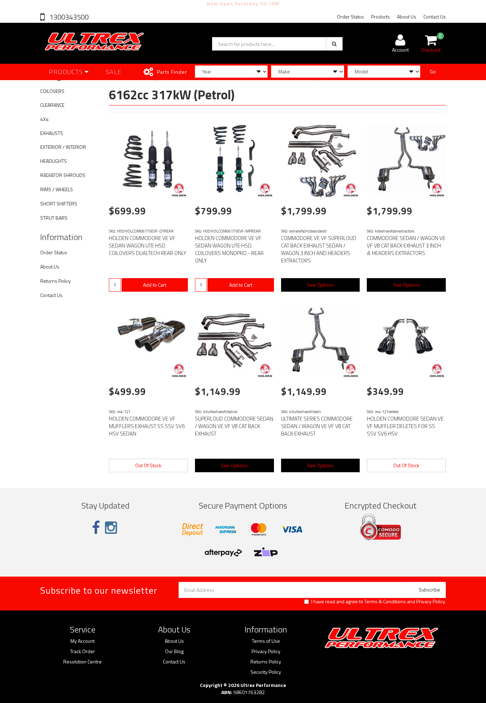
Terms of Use (266, 641)
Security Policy (265, 672)
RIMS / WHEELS (56, 189)
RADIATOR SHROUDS (62, 175)
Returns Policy (55, 281)
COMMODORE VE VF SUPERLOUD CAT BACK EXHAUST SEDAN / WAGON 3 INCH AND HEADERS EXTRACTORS (318, 249)
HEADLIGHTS (53, 161)
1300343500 (68, 16)
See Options (320, 284)
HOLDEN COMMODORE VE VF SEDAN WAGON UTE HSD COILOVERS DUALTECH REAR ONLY (147, 245)
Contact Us (434, 16)
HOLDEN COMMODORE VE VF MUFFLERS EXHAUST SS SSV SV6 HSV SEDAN (147, 426)
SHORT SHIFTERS (58, 203)
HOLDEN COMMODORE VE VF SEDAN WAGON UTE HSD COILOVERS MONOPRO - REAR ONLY (229, 249)
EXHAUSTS (51, 133)
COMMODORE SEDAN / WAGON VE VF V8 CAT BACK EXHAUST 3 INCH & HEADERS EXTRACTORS (406, 245)
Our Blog (174, 651)
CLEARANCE (52, 105)
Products (380, 16)
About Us (406, 16)
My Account (82, 641)
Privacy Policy (430, 601)
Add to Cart (154, 284)
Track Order (82, 651)
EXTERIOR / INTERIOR (63, 147)
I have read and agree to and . (378, 601)
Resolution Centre (82, 661)
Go (433, 71)
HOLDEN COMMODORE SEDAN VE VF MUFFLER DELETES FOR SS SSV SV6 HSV (405, 426)
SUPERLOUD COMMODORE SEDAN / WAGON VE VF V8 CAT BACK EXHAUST (234, 426)
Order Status (350, 16)
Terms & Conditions (385, 601)
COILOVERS (52, 91)
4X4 (44, 119)
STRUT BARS (54, 218)
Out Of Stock (148, 465)
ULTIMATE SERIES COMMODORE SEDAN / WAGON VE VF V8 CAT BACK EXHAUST (317, 426)
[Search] (334, 44)
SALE (114, 72)
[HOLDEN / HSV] (179, 190)
